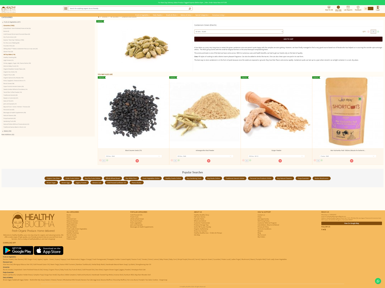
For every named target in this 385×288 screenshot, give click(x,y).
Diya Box (61, 275)
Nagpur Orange (86, 259)
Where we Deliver (200, 221)
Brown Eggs (66, 183)
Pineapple (110, 259)
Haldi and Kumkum (84, 275)
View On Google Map (351, 223)
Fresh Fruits (134, 217)
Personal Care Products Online (260, 178)
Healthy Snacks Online (173, 178)
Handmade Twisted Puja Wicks (102, 275)
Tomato (144, 259)
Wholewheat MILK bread (71, 280)
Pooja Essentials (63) (10, 118)
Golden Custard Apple (122, 259)
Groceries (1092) (9, 25)
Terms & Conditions (264, 229)
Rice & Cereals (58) (9, 83)
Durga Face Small (50, 275)
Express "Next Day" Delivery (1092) (14, 40)
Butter (47, 280)
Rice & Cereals (71, 235)
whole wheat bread (113, 178)
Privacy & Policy (263, 227)
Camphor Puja (38, 275)
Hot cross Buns (132, 280)
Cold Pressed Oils (136, 215)
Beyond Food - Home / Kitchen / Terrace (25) (17, 107)
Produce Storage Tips (201, 225)
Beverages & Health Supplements (141, 227)
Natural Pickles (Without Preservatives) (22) (16, 124)
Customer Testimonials (202, 223)
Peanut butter (136, 183)
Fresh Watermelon (73, 259)
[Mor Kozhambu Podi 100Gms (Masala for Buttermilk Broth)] (348, 112)
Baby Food (64, 270)
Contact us (261, 215)
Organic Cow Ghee (53, 178)
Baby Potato (164, 259)
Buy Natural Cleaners (284, 178)
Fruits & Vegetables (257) (12, 22)
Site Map (197, 235)
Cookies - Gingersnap (160, 280)
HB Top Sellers (114, 17)
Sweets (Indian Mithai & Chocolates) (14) (15, 89)
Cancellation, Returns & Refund (268, 225)
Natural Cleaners (72, 221)
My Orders (261, 237)
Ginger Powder (276, 150)
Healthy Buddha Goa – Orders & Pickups (208, 233)
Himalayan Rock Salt (138, 270)
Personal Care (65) (9, 110)
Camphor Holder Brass (24, 275)
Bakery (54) (7, 131)
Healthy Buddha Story (201, 215)
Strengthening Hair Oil (143, 264)
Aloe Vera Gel (7, 264)
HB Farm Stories (199, 217)
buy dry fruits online (92, 178)
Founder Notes (199, 219)
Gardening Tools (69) (10, 121)
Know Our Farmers (200, 231)
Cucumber (216, 259)
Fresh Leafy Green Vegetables (77, 229)
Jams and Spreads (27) (10, 104)
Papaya (62, 259)
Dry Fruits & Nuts (136, 221)
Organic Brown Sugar (111, 270)
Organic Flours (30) (9, 75)
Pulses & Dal (71, 239)
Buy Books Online (213, 178)
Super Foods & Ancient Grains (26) (14, 86)
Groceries (105, 17)
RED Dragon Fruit (30, 259)
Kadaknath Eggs (17, 280)
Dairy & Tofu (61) (8, 101)
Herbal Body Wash (98, 264)
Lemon (156, 259)
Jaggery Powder (81, 183)
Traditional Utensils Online (235, 178)
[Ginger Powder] (276, 112)
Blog (259, 233)
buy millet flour (131, 178)
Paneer (59, 280)
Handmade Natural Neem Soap (116, 264)
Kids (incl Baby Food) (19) (11, 66)
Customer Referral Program (267, 223)
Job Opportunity (263, 219)
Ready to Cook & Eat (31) (11, 98)
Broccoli (191, 259)
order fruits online (72, 178)
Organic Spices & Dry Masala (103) (13, 78)
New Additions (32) (8, 134)
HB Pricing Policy (263, 221)
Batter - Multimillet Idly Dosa (34, 280)
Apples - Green (48, 259)
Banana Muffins (106, 280)
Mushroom (245, 259)
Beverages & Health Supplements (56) (15, 112)
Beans (252, 259)
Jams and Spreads (136, 225)
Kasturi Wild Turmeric (67, 264)
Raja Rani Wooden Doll (143, 275)
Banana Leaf (97, 183)
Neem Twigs (54, 264)
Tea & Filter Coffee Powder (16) (13, 92)
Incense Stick (118, 275)
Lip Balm (131, 264)
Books (69, 215)
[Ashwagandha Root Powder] (205, 112)
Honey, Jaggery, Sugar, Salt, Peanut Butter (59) (17, 63)
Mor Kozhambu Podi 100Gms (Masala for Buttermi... (348, 150)
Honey (45, 270)
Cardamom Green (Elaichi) (129, 17)
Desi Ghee (98, 270)
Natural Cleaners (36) (10, 115)
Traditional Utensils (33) (10, 95)
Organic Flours (72, 237)
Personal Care (71, 219)
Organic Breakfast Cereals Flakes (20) (14, 69)
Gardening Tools (72, 231)
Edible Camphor (70, 275)
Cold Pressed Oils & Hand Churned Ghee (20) (17, 34)
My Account (262, 235)
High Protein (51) (9, 60)
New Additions (72, 225)
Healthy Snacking (73, 233)
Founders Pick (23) (9, 46)
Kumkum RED (129, 275)
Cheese (53, 280)
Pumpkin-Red (260, 259)
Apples (39, 259)
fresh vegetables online (151, 178)
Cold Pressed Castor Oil (41, 264)
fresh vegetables (136, 223)
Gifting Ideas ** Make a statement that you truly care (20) (21, 49)
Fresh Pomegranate (99, 259)
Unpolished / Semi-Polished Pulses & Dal (28, 270)
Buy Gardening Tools (194, 178)
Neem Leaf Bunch (9, 275)
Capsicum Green (206, 259)
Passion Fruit (135, 259)
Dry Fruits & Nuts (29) (10, 37)
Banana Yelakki (8, 259)
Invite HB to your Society (202, 227)
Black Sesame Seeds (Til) (133, 150)
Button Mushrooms (321, 178)
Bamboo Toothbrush (83, 264)
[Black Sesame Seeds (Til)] (133, 112)
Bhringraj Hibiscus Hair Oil (23, 264)
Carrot (197, 259)
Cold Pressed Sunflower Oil (116, 183)
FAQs (259, 217)
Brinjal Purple (182, 259)
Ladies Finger (235, 259)
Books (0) (6, 31)
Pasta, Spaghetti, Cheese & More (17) (14, 80)
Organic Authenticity (201, 229)
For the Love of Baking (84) (11, 43)
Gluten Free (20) (8, 51)
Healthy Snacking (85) (10, 57)
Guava (57, 259)
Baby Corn (172, 259)
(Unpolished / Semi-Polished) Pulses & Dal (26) (17, 28)
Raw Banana (19, 259)
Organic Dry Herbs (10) (10, 72)
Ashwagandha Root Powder (205, 150)
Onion (150, 259)
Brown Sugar (51, 183)
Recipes (260, 231)
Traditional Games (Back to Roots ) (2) (15, 127)
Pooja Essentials (303, 178)
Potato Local (225, 259)
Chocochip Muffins (119, 280)
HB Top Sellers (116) (9, 54)
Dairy (68, 217)
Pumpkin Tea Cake (145, 280)
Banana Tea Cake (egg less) (90, 280)
